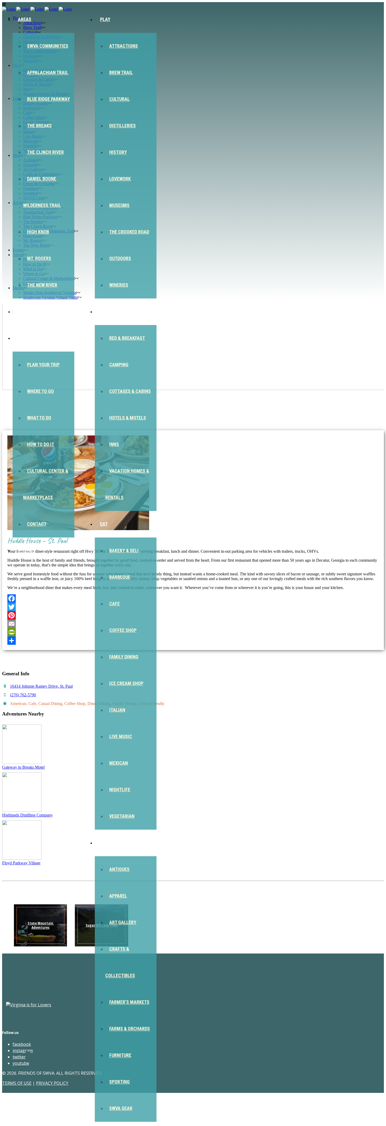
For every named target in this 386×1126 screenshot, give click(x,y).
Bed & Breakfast (127, 338)
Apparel (118, 896)
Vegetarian (121, 816)
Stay (105, 311)
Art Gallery (122, 922)
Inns (114, 444)
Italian (117, 710)
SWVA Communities (47, 46)
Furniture (120, 1055)
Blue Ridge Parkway (48, 99)
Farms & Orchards (129, 1028)
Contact (36, 524)
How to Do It (40, 444)
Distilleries (122, 125)
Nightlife (119, 789)
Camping (118, 364)
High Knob (38, 232)
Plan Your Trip (43, 364)
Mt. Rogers (39, 258)
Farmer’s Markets (129, 1002)
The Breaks (39, 125)
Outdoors (120, 258)
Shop (105, 842)
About (25, 338)
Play (105, 19)
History (118, 152)
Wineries (118, 285)
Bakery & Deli (124, 550)
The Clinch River (45, 152)
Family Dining (123, 657)
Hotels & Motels (127, 417)
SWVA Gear (120, 1108)
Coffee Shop (123, 630)
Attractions (123, 46)
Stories (26, 550)
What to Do (39, 417)
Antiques (119, 869)
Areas (24, 19)
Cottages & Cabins (130, 391)
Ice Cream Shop (126, 683)
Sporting (119, 1081)
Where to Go (40, 391)
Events (25, 311)
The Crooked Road (129, 232)
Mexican (118, 763)
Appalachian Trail (47, 72)
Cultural (119, 99)
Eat (104, 524)
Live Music (120, 736)
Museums (119, 205)
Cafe (114, 603)
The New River (42, 285)
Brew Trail (121, 72)
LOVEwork (120, 178)
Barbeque (119, 577)
